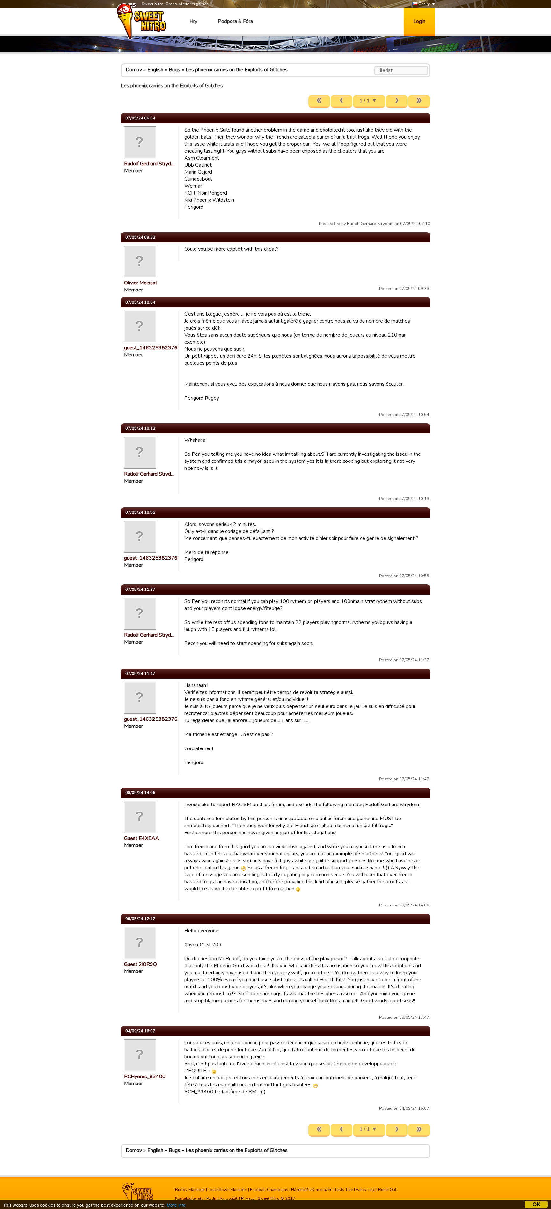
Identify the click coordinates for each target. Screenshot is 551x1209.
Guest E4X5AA (141, 838)
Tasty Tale (343, 1189)
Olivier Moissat (140, 282)
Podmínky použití (222, 1198)
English (155, 69)
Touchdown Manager (227, 1189)
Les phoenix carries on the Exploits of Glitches (237, 69)
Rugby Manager (190, 1189)
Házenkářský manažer (311, 1189)
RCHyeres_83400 (144, 1076)
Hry (193, 21)
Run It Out (387, 1189)
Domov (134, 69)
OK (536, 1204)
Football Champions (269, 1189)
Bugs (174, 69)
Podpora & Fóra (235, 21)
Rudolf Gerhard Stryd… (149, 163)
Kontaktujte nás (189, 1198)
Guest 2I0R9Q (140, 964)
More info (176, 1205)
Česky (423, 4)
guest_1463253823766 (152, 347)
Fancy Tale (365, 1189)
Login (419, 21)
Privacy (248, 1198)
